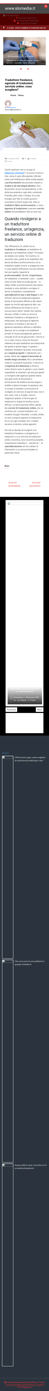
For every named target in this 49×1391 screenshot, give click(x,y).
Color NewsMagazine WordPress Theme (23, 1384)
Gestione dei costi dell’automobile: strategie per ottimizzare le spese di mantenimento (25, 688)
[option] (24, 603)
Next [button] (39, 709)
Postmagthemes (24, 1387)
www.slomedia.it (20, 8)
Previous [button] (11, 709)
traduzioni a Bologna (14, 173)
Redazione (11, 107)
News (7, 466)
